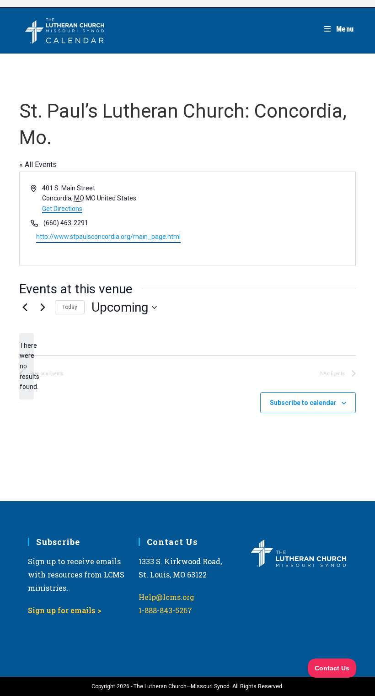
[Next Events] (42, 307)
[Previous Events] (24, 307)
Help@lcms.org (166, 597)
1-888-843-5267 (165, 610)
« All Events (38, 164)
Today (69, 307)
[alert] (26, 366)
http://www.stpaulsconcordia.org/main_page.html (108, 236)
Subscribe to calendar (303, 402)
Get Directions (62, 208)
